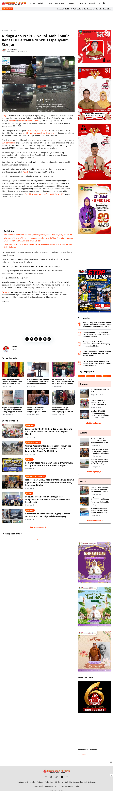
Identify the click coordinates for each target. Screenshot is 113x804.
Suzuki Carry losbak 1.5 (36, 130)
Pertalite (12, 121)
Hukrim (82, 3)
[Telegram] (40, 339)
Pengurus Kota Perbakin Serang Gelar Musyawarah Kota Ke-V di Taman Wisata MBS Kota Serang (47, 499)
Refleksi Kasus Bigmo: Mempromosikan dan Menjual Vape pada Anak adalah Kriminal (36, 410)
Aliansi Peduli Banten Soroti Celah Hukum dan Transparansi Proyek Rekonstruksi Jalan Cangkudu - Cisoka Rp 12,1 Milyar (48, 448)
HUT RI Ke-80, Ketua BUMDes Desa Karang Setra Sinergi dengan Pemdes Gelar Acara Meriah (97, 363)
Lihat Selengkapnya (36, 527)
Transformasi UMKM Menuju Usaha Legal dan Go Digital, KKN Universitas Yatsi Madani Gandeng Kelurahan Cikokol (49, 482)
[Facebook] (31, 339)
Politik (40, 3)
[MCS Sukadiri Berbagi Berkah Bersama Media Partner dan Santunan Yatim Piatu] (84, 512)
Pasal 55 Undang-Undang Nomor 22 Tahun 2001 (44, 194)
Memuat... (82, 754)
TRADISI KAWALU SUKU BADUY (100, 391)
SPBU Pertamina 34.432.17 (29, 121)
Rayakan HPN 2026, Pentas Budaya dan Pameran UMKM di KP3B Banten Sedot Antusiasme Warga (100, 413)
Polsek (25, 172)
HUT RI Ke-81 (30, 425)
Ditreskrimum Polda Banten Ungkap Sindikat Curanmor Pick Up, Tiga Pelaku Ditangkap (47, 515)
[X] (36, 339)
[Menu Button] (109, 3)
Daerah (92, 3)
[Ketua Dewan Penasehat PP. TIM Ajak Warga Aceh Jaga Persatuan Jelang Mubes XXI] (13, 369)
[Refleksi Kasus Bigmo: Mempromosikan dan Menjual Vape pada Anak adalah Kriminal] (38, 397)
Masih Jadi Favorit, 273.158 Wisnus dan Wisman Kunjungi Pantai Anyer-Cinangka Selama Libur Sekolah (100, 441)
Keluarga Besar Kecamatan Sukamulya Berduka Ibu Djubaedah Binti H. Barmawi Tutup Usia (49, 464)
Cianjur (5, 115)
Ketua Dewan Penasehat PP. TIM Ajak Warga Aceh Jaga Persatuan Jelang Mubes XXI (38, 234)
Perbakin (29, 493)
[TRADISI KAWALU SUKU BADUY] (84, 393)
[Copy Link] (27, 339)
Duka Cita (29, 459)
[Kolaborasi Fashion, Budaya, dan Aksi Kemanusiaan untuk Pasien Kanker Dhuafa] (84, 403)
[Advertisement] (56, 20)
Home (32, 3)
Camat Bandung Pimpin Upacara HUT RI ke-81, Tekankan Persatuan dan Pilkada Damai (96, 334)
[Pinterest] (45, 339)
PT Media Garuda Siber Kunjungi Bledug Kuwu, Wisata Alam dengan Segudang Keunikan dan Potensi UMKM (100, 462)
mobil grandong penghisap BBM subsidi (39, 133)
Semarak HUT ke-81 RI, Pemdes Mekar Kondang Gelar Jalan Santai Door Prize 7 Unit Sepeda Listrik (74, 9)
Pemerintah (60, 3)
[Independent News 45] (14, 3)
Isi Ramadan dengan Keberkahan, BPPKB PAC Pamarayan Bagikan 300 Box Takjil (100, 500)
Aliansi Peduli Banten (33, 442)
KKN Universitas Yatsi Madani (35, 476)
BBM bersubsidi (8, 143)
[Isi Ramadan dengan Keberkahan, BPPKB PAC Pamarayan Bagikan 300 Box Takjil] (84, 501)
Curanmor (29, 510)
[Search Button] (104, 3)
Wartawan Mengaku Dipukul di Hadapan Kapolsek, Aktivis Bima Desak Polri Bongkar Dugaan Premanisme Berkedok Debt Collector (38, 381)
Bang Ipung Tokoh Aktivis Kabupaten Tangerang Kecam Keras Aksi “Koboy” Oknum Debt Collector (63, 381)
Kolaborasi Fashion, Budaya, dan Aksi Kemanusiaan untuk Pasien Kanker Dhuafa (99, 402)
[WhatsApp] (49, 339)
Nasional (72, 3)
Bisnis (49, 3)
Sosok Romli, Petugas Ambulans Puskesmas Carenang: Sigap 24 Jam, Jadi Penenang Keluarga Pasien (63, 410)
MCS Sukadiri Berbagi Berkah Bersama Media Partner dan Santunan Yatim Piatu (99, 511)
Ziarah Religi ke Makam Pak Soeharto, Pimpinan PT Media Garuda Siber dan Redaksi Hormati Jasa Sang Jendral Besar (100, 451)
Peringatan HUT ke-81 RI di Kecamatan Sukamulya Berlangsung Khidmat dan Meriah (96, 344)
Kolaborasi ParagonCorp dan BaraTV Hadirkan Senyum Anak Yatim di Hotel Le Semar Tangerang (100, 489)
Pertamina (6, 292)
